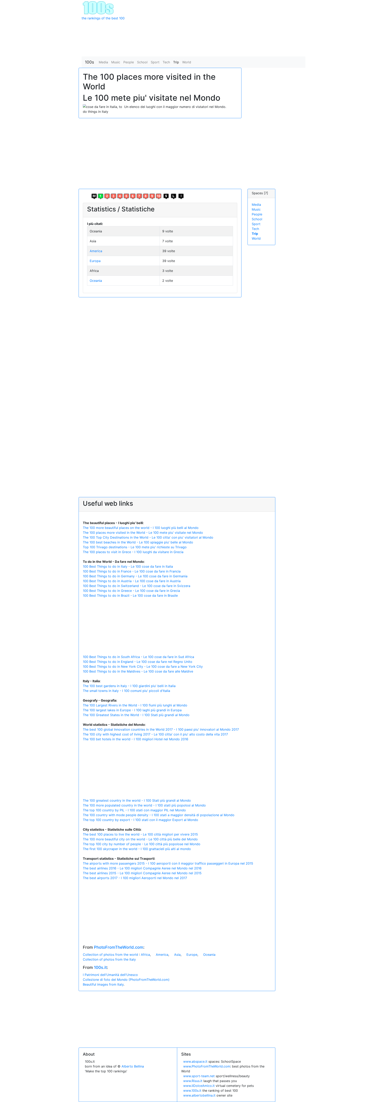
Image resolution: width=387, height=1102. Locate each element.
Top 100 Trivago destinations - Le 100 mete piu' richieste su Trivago (135, 547)
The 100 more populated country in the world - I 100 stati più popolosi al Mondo (144, 805)
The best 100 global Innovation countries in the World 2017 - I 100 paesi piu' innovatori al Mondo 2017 (161, 729)
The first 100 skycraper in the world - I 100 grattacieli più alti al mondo (137, 849)
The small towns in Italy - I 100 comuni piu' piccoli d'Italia (126, 691)
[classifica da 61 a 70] (139, 196)
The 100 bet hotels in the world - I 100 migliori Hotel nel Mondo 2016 (135, 739)
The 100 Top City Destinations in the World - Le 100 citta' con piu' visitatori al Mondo (148, 537)
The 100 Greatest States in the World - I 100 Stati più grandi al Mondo (136, 715)
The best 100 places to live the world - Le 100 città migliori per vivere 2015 (140, 834)
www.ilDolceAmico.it (199, 1086)
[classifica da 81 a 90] (152, 196)
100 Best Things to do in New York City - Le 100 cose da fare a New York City (143, 666)
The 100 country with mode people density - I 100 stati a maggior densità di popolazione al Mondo (158, 815)
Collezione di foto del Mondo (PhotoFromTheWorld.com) (126, 980)
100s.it (100, 967)
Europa (95, 261)
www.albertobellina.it (199, 1095)
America (96, 251)
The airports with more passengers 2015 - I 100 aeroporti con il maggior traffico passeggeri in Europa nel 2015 (168, 863)
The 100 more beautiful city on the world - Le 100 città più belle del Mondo (140, 839)
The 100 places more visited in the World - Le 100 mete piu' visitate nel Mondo (143, 533)
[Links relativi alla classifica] (173, 196)
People (128, 62)
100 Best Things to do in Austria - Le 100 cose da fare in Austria (132, 581)
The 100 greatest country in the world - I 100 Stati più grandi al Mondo (137, 800)
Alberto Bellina (133, 1066)
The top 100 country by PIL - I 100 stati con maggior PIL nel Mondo (134, 810)
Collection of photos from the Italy (109, 959)
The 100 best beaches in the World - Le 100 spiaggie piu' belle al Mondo (138, 542)
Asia (177, 955)
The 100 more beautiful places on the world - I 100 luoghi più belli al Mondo (141, 528)
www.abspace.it (195, 1061)
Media (103, 62)
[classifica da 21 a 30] (113, 196)
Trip (176, 62)
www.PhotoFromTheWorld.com (206, 1066)
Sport (155, 62)
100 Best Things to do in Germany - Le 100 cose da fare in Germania (135, 576)
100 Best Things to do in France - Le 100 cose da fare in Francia (132, 571)
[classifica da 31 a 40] (120, 196)
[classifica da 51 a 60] (133, 196)
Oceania (96, 281)
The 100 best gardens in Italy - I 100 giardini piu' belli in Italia (129, 686)
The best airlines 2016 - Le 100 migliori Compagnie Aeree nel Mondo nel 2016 (142, 868)
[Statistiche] (166, 196)
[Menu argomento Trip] (94, 196)
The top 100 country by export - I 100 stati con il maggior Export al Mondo (140, 820)
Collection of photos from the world (111, 955)
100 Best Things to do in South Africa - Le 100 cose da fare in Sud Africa (138, 657)
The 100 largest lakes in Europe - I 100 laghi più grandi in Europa (132, 710)
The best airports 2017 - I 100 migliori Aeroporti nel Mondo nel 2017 (135, 878)
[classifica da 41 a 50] (126, 196)
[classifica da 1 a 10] (100, 196)
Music (115, 62)
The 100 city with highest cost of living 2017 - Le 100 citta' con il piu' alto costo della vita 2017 (155, 734)
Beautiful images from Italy (103, 984)
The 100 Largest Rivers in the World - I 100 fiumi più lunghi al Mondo (135, 705)
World (186, 62)
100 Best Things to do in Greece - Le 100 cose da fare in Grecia (131, 591)
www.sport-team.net (199, 1076)
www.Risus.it (192, 1081)
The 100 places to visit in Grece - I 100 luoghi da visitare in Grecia (133, 552)
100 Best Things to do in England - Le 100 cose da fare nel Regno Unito (137, 662)
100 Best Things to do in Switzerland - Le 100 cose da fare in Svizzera (136, 586)
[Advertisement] (222, 28)
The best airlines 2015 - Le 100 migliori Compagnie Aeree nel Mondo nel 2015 (142, 873)
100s (89, 62)
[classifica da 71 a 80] (146, 196)
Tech (166, 62)
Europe (191, 955)
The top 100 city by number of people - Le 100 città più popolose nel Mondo (141, 844)
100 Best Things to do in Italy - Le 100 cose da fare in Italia (128, 566)
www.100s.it (192, 1090)
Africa (145, 955)
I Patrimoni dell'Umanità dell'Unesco (110, 975)
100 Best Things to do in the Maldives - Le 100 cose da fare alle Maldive (138, 671)
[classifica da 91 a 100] (158, 196)
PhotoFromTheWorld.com (118, 947)
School (142, 62)
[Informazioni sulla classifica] (181, 196)
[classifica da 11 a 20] (107, 196)
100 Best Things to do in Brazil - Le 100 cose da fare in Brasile (130, 595)
